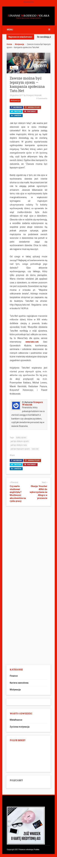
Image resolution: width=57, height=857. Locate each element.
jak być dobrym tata (19, 445)
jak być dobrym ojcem (20, 441)
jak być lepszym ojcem (20, 449)
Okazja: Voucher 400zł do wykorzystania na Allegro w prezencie (38, 492)
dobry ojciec (21, 438)
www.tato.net (32, 342)
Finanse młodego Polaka (29, 850)
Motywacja (19, 44)
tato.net (35, 449)
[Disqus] (28, 547)
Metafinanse (16, 720)
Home (9, 44)
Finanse (14, 676)
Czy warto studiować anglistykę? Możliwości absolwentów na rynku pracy (18, 493)
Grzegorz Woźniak (33, 95)
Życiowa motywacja (19, 727)
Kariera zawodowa (19, 683)
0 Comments (41, 98)
